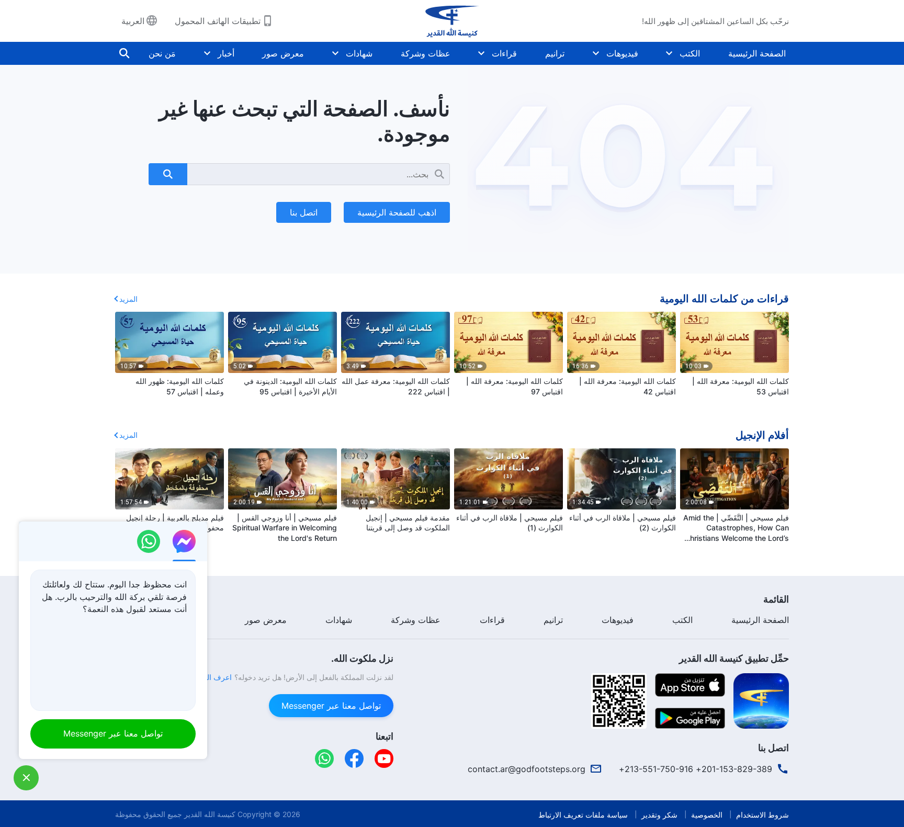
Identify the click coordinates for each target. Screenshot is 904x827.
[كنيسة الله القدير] (452, 21)
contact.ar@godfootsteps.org (526, 769)
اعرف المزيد (212, 677)
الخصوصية (706, 814)
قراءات (504, 53)
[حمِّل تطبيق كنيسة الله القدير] (761, 700)
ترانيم (554, 53)
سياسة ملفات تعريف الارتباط (583, 814)
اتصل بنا (304, 212)
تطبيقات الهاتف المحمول (218, 21)
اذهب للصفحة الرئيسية (396, 212)
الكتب (690, 53)
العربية (132, 21)
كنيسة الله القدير (209, 814)
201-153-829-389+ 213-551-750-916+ (695, 769)
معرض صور (283, 53)
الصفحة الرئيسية (757, 53)
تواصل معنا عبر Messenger (331, 705)
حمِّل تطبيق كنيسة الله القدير (734, 658)
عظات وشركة (425, 53)
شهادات (359, 53)
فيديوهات (622, 53)
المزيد (128, 298)
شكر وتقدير (659, 814)
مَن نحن (162, 53)
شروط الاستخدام (762, 814)
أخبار (226, 53)
